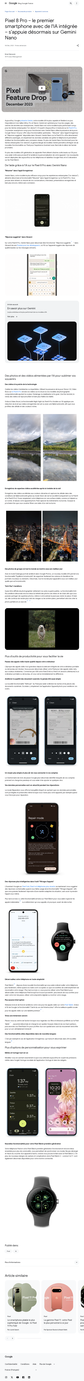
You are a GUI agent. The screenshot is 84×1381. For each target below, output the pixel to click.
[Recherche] (70, 3)
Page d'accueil (10, 11)
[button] (77, 45)
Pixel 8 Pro (73, 128)
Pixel (8, 1251)
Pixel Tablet (69, 1005)
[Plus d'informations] (76, 1262)
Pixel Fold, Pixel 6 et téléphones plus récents (38, 887)
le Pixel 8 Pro (16, 392)
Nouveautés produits (25, 11)
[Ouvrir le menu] (5, 3)
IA (15, 1251)
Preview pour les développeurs (28, 245)
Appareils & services (41, 11)
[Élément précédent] (7, 1338)
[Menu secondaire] (76, 3)
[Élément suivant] (12, 1338)
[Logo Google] (9, 1357)
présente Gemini (26, 121)
